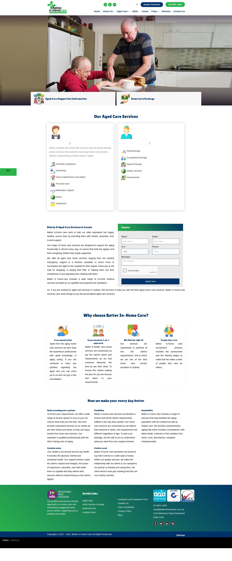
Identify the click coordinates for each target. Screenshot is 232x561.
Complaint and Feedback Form (133, 499)
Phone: (155, 247)
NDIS (135, 11)
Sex (123, 247)
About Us (108, 11)
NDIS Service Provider (93, 504)
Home (97, 11)
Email (155, 237)
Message (126, 257)
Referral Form (89, 508)
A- (105, 5)
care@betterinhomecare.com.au (168, 509)
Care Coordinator (126, 507)
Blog (120, 515)
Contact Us (179, 11)
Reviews (166, 11)
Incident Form (89, 512)
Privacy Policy (124, 511)
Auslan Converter (151, 4)
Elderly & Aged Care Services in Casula (69, 227)
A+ (115, 5)
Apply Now (150, 281)
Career (145, 11)
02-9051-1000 (160, 505)
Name (124, 237)
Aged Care (122, 11)
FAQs (154, 11)
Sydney (14, 540)
